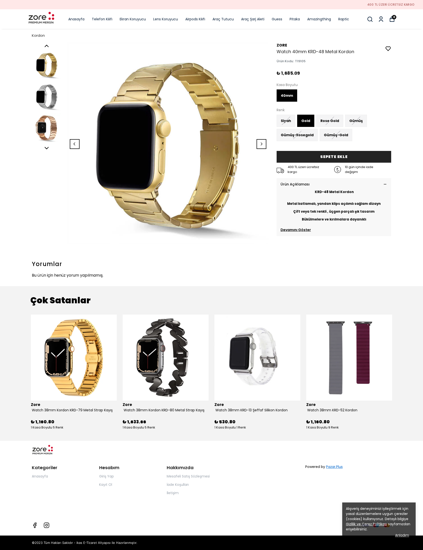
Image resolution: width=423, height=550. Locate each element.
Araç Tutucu (223, 19)
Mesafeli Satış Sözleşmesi (188, 476)
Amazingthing (319, 19)
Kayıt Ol (105, 484)
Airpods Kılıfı (195, 19)
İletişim (173, 492)
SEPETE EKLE (334, 156)
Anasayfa (76, 19)
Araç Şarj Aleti (252, 19)
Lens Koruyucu (165, 19)
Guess (277, 19)
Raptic (343, 19)
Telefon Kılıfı (102, 19)
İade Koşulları (178, 484)
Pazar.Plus (334, 466)
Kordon (38, 35)
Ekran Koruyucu (133, 19)
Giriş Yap (106, 476)
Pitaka (295, 19)
